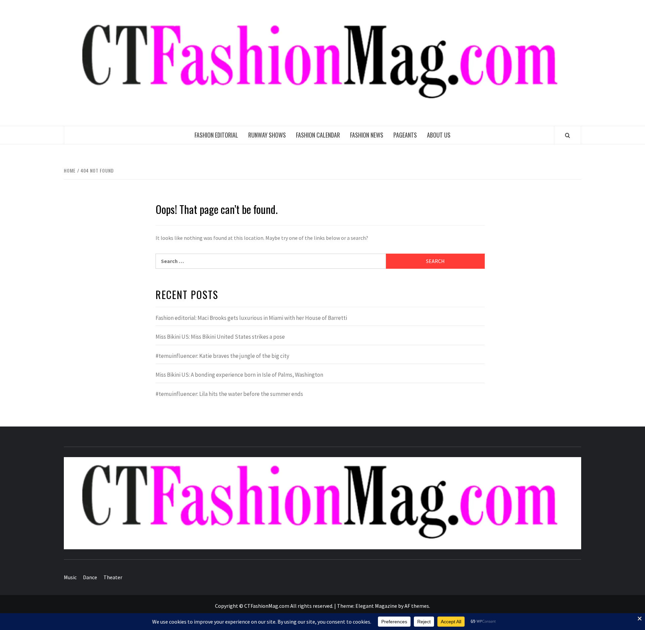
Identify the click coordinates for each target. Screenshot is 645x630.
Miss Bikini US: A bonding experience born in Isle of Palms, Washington (239, 374)
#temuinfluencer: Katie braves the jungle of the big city (222, 356)
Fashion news (366, 135)
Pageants (405, 135)
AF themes (416, 605)
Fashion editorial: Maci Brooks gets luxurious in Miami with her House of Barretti (251, 318)
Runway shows (267, 135)
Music (70, 577)
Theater (112, 577)
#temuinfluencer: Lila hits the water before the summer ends (229, 394)
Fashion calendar (318, 135)
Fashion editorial (216, 135)
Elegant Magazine (376, 605)
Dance (90, 577)
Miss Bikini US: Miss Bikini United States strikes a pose (220, 336)
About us (438, 135)
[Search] (567, 135)
